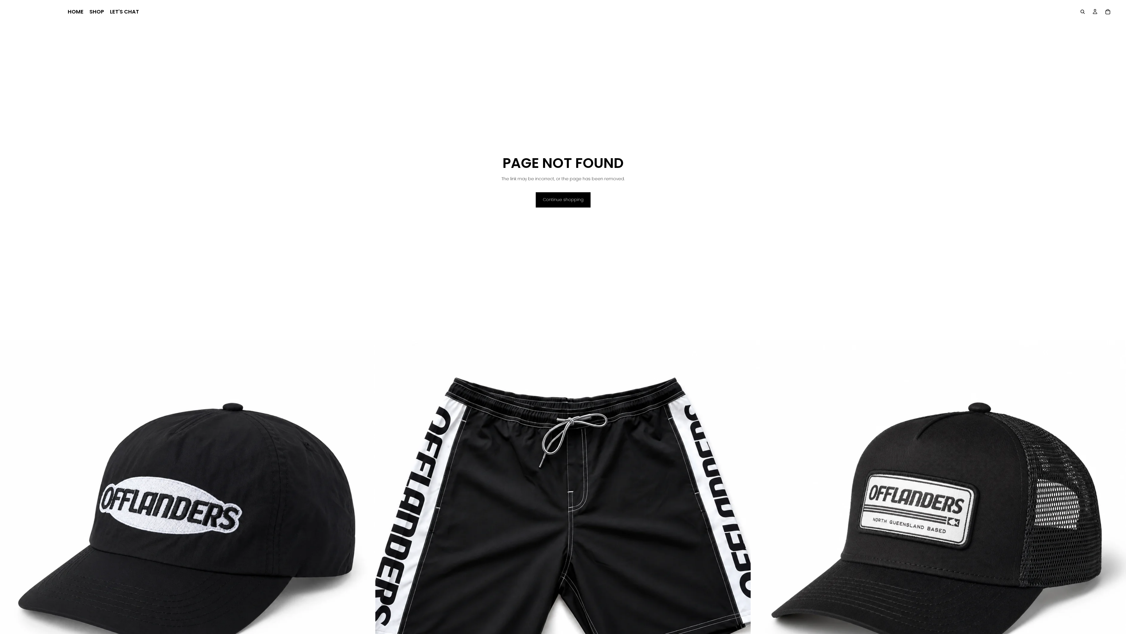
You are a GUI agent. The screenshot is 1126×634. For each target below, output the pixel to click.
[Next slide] (742, 528)
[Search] (1082, 11)
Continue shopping (563, 200)
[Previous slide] (384, 528)
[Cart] (1107, 11)
